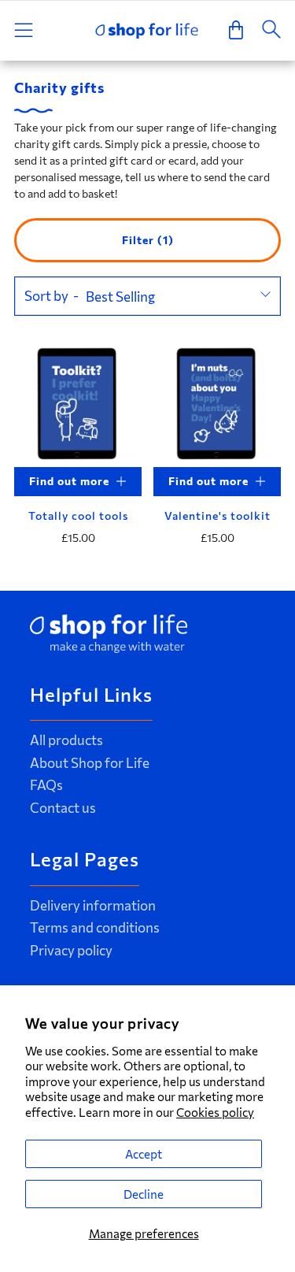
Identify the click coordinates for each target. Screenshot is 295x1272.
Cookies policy (215, 1112)
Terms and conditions (95, 927)
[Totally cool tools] (78, 403)
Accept (143, 1154)
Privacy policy (71, 950)
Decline (144, 1194)
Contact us (63, 807)
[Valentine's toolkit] (217, 403)
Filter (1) (148, 240)
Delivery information (93, 905)
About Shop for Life (89, 763)
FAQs (46, 785)
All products (66, 740)
